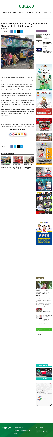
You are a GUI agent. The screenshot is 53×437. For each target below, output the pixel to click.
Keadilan (15, 12)
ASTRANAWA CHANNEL (42, 365)
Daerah (2, 162)
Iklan (12, 0)
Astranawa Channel (22, 0)
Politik (9, 12)
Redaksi (16, 0)
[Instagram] (46, 1)
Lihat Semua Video (44, 378)
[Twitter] (49, 1)
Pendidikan (31, 12)
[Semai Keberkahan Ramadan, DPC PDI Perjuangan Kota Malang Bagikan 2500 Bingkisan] (18, 159)
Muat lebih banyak (43, 57)
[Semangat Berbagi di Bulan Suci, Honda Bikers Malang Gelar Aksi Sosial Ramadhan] (6, 159)
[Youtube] (51, 1)
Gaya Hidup (38, 12)
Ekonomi (21, 12)
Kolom (3, 15)
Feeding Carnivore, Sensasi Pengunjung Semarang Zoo (47, 35)
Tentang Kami (29, 0)
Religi (44, 12)
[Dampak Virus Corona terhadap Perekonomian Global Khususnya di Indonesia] (44, 285)
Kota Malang (15, 162)
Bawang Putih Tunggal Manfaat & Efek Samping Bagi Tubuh (47, 310)
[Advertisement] (18, 73)
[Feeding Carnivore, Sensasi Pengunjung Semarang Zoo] (39, 36)
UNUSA (26, 12)
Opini (38, 288)
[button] (50, 12)
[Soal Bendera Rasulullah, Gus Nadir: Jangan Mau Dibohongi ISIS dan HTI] (39, 42)
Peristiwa (4, 12)
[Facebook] (44, 1)
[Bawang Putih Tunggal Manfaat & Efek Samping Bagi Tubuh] (39, 310)
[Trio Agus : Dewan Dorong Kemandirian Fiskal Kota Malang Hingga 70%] (29, 159)
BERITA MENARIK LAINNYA (7, 153)
